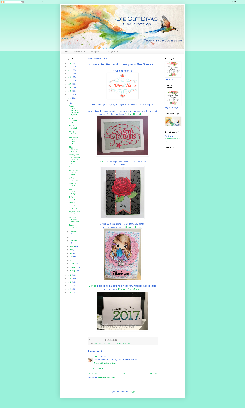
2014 (70, 278)
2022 (70, 77)
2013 (70, 282)
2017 (70, 94)
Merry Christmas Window (73, 149)
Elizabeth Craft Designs (113, 343)
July (71, 249)
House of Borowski (134, 226)
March (72, 263)
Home (66, 51)
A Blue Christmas (73, 179)
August (72, 246)
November (73, 231)
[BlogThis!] (108, 340)
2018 (70, 91)
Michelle (102, 161)
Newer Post (92, 373)
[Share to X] (111, 340)
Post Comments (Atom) (106, 377)
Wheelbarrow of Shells (74, 127)
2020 (70, 84)
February (73, 267)
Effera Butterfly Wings (73, 191)
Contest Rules (79, 51)
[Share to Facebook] (113, 340)
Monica (92, 286)
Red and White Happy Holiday (74, 172)
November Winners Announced (74, 219)
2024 (70, 70)
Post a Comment (97, 368)
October (73, 237)
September (73, 240)
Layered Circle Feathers (74, 212)
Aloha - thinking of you (74, 120)
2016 (95, 343)
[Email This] (106, 340)
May (71, 256)
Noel (71, 167)
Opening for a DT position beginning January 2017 (74, 158)
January (73, 270)
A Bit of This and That (135, 113)
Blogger (132, 391)
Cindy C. (97, 356)
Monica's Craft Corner (129, 289)
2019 (70, 87)
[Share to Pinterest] (116, 340)
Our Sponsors (96, 51)
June (71, 253)
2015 (70, 275)
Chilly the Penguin (73, 203)
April (72, 260)
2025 (70, 66)
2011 (70, 289)
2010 (70, 292)
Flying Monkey (73, 132)
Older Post (153, 373)
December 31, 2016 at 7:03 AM (105, 363)
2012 (70, 285)
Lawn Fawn (126, 343)
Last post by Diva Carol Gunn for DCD (74, 140)
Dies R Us (101, 343)
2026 (70, 63)
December (73, 101)
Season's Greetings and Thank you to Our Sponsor (74, 110)
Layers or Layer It (73, 226)
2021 (70, 80)
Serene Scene (74, 208)
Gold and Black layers (74, 184)
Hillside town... (72, 198)
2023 (70, 73)
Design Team (113, 51)
